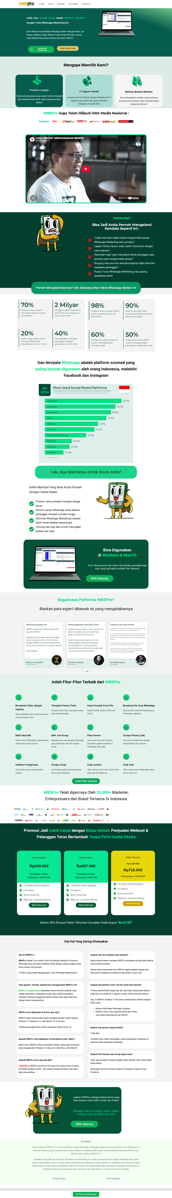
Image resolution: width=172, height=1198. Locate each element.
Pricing (61, 4)
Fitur (51, 4)
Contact (86, 4)
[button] (68, 48)
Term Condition (113, 1178)
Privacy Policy (59, 1178)
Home (41, 4)
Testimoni (73, 4)
